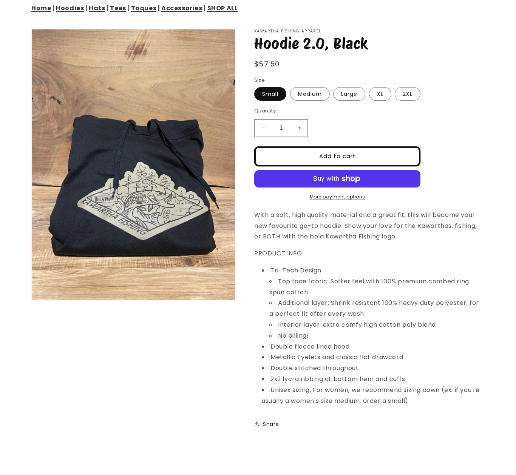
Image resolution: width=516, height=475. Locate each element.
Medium (310, 94)
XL (380, 94)
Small (270, 94)
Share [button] (271, 424)
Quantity (265, 110)
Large (349, 94)
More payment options (337, 197)
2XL (407, 94)
